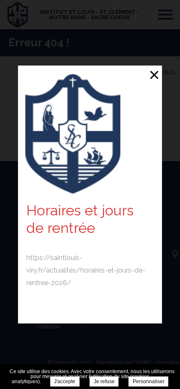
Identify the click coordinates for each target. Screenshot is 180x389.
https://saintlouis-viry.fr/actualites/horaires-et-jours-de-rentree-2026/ (85, 270)
